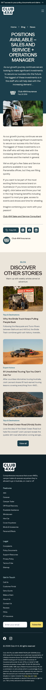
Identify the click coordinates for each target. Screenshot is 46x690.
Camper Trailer (8, 501)
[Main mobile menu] (42, 11)
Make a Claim (8, 595)
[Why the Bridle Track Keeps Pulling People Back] (23, 310)
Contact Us (7, 603)
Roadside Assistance (11, 510)
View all (23, 443)
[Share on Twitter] (22, 230)
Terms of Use (8, 563)
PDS (25, 676)
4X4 (4, 493)
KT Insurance (8, 616)
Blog (23, 27)
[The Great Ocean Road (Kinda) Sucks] (23, 415)
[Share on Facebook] (29, 230)
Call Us (5, 582)
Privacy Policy (8, 559)
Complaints (7, 546)
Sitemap (6, 567)
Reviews (6, 608)
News (32, 27)
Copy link (12, 230)
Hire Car (6, 518)
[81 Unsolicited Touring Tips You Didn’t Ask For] (23, 363)
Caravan (6, 497)
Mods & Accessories (10, 527)
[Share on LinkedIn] (36, 230)
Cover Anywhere (9, 523)
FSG (29, 676)
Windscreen (7, 514)
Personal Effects (9, 531)
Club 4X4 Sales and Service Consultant (22, 216)
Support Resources (10, 555)
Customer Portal (9, 586)
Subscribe (36, 624)
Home (13, 27)
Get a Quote (8, 591)
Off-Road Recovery (10, 506)
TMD (35, 676)
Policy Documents (10, 550)
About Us (6, 599)
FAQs (5, 612)
